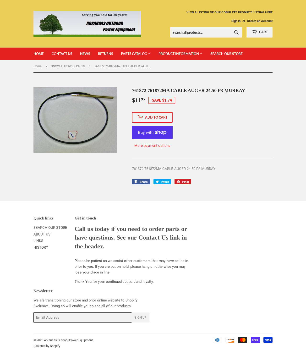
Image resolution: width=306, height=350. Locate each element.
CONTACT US (62, 54)
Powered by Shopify (46, 346)
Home (37, 66)
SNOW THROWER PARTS (68, 66)
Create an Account (260, 21)
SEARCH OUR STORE (226, 54)
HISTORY (40, 247)
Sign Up (140, 317)
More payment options (152, 145)
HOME (38, 54)
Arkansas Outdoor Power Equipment (68, 340)
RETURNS (105, 54)
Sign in (235, 21)
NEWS (85, 54)
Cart (263, 32)
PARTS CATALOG (134, 54)
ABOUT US (41, 234)
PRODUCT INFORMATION (179, 54)
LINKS (38, 241)
